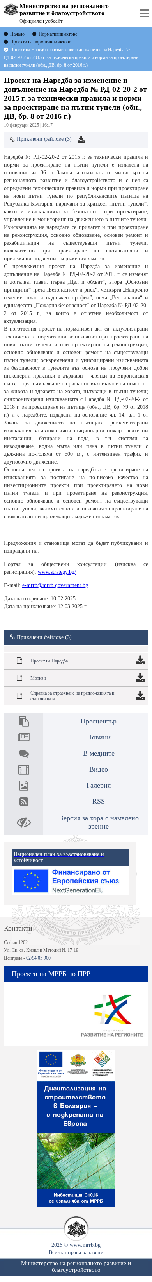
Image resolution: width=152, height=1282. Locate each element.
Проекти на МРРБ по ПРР (51, 974)
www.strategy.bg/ (57, 572)
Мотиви (38, 678)
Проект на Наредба (49, 661)
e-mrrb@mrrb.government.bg (55, 585)
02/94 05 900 (38, 958)
